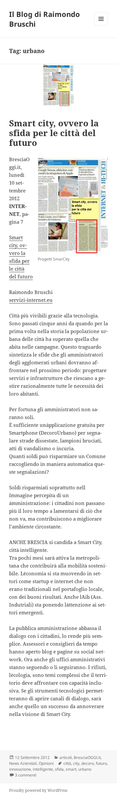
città (67, 763)
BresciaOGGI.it (87, 757)
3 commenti (25, 775)
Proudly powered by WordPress (38, 790)
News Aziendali (23, 763)
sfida (59, 769)
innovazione (20, 769)
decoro (87, 763)
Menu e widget (101, 25)
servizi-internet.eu (31, 300)
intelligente (43, 769)
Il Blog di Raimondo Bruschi (44, 19)
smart (71, 769)
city (76, 763)
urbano (84, 769)
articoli (65, 757)
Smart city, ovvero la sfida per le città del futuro (54, 132)
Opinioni (46, 763)
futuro (101, 763)
